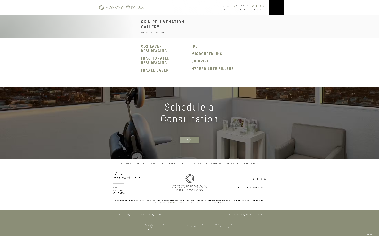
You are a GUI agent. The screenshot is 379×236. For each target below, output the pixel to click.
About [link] (122, 163)
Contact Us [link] (254, 163)
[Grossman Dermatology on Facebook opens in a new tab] (256, 5)
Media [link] (245, 163)
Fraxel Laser (155, 70)
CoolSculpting (181, 203)
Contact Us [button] (370, 234)
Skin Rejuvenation (160, 32)
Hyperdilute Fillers (212, 69)
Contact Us (224, 6)
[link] (241, 6)
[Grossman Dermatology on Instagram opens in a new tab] (252, 5)
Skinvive (200, 61)
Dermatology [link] (229, 163)
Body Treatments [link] (198, 163)
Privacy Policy (249, 215)
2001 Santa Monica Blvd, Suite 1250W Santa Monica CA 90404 (126, 177)
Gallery (149, 32)
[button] (276, 7)
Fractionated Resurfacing (155, 60)
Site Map (243, 215)
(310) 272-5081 (150, 229)
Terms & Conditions (234, 215)
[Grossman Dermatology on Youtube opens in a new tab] (260, 5)
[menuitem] (252, 5)
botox (175, 203)
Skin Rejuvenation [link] (169, 163)
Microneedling (206, 54)
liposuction (169, 203)
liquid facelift (197, 203)
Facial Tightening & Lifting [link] (148, 163)
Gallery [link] (239, 163)
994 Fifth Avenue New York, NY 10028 (120, 193)
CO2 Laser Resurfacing (154, 48)
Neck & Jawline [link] (183, 163)
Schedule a (190, 113)
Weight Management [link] (214, 163)
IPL (194, 46)
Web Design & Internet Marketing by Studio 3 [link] (149, 215)
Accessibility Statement (260, 215)
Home (142, 32)
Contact (204, 203)
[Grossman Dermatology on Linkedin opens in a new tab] (264, 5)
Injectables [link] (131, 163)
